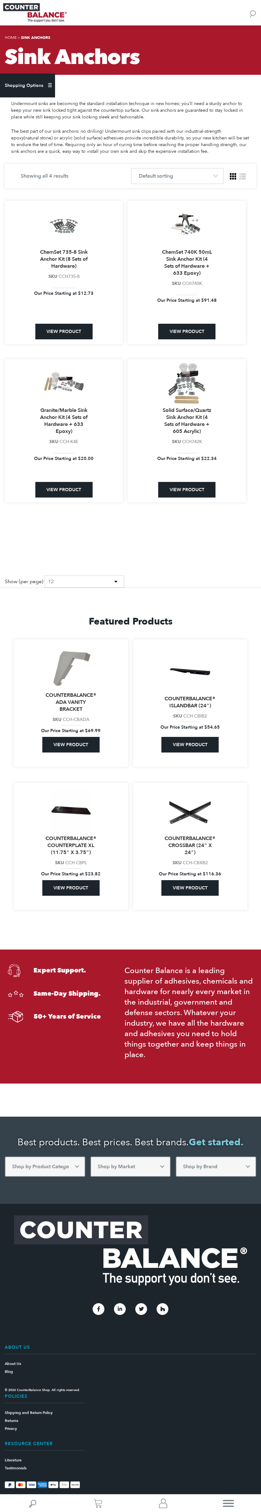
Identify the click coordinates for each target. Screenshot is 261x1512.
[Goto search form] (253, 14)
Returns (11, 1420)
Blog (9, 1371)
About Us (13, 1363)
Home (11, 37)
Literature (13, 1460)
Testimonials (15, 1468)
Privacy (11, 1428)
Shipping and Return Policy (29, 1412)
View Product (63, 332)
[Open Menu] (228, 1503)
